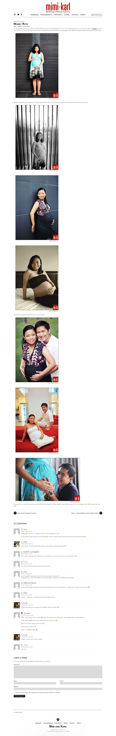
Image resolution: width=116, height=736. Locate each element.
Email (62, 681)
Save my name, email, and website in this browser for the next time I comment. (38, 692)
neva (25, 529)
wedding (95, 28)
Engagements (46, 15)
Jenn (25, 572)
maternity (19, 26)
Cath (25, 593)
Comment (17, 664)
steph (25, 542)
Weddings (35, 15)
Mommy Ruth (21, 23)
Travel (67, 15)
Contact (75, 15)
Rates (82, 15)
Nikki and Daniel (29, 583)
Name (16, 681)
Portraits (58, 15)
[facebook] (21, 14)
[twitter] (18, 14)
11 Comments (26, 26)
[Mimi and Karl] (58, 12)
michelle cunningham (31, 552)
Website (16, 686)
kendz (25, 603)
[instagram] (15, 14)
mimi (15, 26)
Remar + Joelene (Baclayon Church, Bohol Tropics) (86, 513)
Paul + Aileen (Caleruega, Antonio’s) (25, 513)
